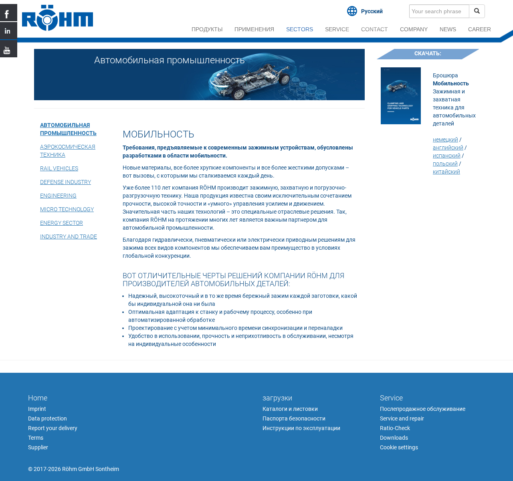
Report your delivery (52, 428)
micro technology (67, 209)
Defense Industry (65, 182)
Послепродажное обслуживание (422, 409)
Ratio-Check (395, 428)
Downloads (394, 438)
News (448, 29)
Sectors (299, 29)
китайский (446, 171)
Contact (374, 29)
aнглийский (448, 147)
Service (337, 29)
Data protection (47, 418)
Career (479, 29)
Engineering (58, 195)
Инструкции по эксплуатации (301, 428)
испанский (446, 155)
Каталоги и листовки (290, 409)
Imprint (37, 409)
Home (37, 398)
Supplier (38, 447)
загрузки (277, 398)
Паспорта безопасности (294, 418)
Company (414, 29)
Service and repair (402, 418)
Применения (254, 29)
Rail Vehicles (59, 168)
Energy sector (61, 223)
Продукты (207, 29)
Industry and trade (68, 236)
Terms (35, 438)
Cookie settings (399, 447)
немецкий (445, 139)
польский (445, 163)
